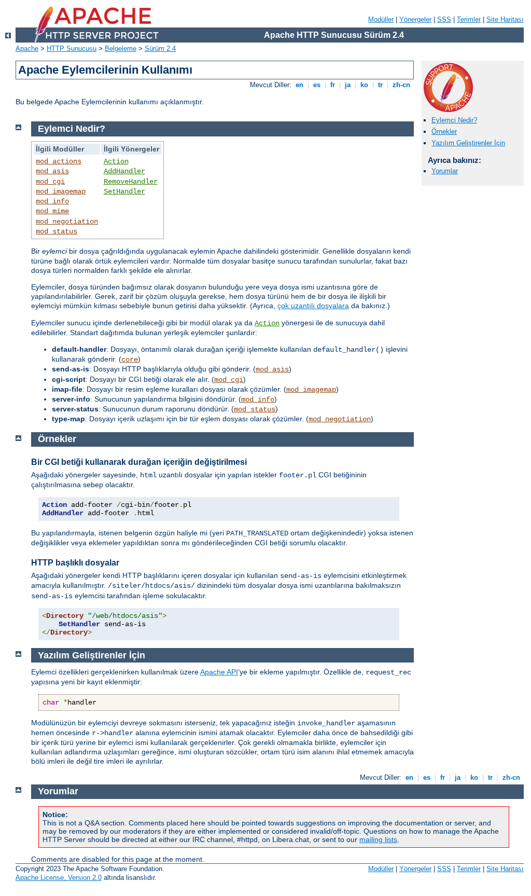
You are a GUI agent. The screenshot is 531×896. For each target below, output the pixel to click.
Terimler (469, 19)
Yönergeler (415, 19)
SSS (444, 19)
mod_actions (58, 161)
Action (116, 161)
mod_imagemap (61, 191)
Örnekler (444, 131)
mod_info (52, 201)
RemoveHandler (131, 181)
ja (348, 85)
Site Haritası (505, 19)
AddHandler (124, 171)
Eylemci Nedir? (454, 120)
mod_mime (52, 211)
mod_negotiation (67, 221)
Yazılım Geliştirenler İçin (468, 143)
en (299, 85)
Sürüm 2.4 (160, 48)
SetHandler (124, 191)
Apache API (219, 672)
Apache (27, 48)
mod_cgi (50, 181)
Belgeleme (120, 48)
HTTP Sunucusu (71, 48)
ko (364, 85)
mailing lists (378, 839)
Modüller (381, 19)
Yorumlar (444, 171)
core (129, 359)
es (317, 85)
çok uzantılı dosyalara (313, 305)
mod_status (56, 231)
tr (380, 85)
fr (332, 85)
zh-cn (401, 85)
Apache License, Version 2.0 (59, 877)
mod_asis (52, 171)
